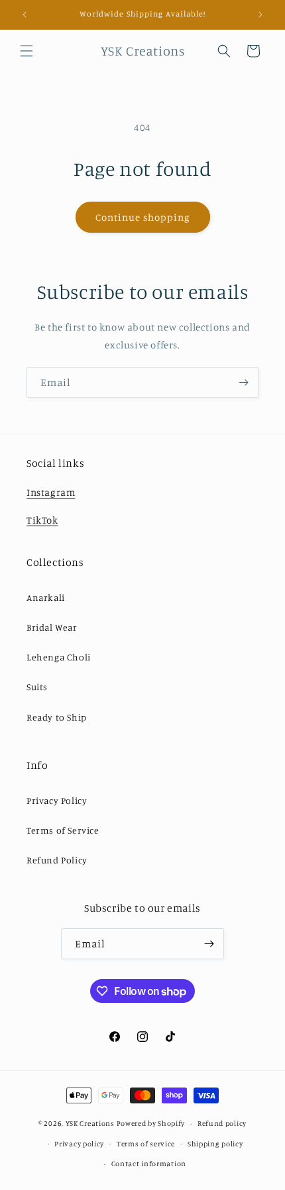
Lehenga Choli (59, 656)
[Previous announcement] (24, 14)
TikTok (42, 520)
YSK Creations (90, 1123)
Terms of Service (63, 830)
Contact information (148, 1163)
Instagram (51, 492)
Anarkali (46, 597)
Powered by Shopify (151, 1123)
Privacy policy (79, 1143)
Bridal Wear (52, 627)
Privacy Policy (57, 800)
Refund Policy (57, 859)
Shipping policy (215, 1143)
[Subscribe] (243, 382)
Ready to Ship (57, 717)
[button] (26, 50)
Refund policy (222, 1123)
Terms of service (146, 1143)
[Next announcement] (260, 14)
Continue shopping (142, 217)
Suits (37, 686)
